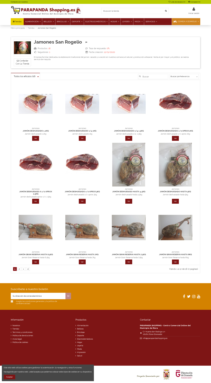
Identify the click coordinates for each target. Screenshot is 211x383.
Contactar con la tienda (22, 62)
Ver (35, 138)
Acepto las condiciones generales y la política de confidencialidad (36, 302)
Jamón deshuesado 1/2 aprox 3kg (82, 191)
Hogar (79, 342)
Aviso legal (17, 339)
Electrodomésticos (85, 339)
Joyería (80, 345)
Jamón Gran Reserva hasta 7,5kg (129, 254)
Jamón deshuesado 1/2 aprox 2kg (175, 131)
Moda (79, 349)
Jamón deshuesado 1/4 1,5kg (129, 131)
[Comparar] (35, 125)
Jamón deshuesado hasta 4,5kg (128, 191)
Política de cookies (20, 342)
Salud (79, 356)
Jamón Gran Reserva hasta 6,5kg (36, 254)
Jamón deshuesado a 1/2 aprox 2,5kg (35, 192)
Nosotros (16, 325)
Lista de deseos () (178, 2)
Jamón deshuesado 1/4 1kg (82, 131)
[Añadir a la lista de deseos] (32, 125)
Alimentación (83, 325)
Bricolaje (81, 332)
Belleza (80, 329)
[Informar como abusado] (87, 42)
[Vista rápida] (39, 125)
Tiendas (15, 329)
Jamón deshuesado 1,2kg (36, 131)
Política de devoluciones (22, 335)
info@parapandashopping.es (155, 338)
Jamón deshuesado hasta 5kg (175, 191)
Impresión (81, 352)
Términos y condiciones (22, 332)
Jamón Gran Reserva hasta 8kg (175, 254)
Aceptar (9, 377)
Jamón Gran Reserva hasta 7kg (82, 254)
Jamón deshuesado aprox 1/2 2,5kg (35, 197)
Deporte (80, 335)
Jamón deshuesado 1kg (82, 134)
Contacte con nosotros (19, 2)
